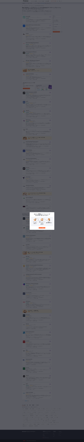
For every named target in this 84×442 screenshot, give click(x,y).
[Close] (53, 213)
